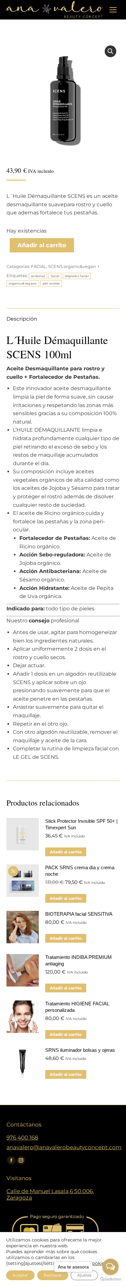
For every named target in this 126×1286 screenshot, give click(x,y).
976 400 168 (22, 1137)
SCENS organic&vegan (72, 266)
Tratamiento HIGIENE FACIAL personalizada (77, 1007)
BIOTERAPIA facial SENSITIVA (78, 914)
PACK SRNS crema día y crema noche (79, 871)
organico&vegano (23, 283)
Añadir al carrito (41, 245)
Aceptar (20, 1275)
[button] (110, 51)
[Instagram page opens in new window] (21, 1160)
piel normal (51, 283)
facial (55, 276)
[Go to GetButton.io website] (110, 1279)
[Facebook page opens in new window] (11, 1160)
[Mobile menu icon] (113, 9)
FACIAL (38, 266)
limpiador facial (77, 276)
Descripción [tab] (21, 319)
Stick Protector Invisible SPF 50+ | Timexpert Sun (81, 824)
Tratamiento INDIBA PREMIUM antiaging (78, 960)
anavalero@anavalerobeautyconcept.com (63, 1147)
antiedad (38, 276)
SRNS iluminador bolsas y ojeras (80, 1050)
